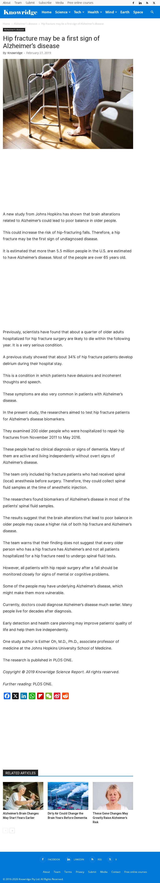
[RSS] (147, 3)
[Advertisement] (68, 180)
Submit (30, 3)
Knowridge (15, 53)
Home (46, 12)
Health (93, 12)
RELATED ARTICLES (20, 773)
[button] (152, 12)
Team (18, 3)
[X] (154, 3)
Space (138, 12)
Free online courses (80, 3)
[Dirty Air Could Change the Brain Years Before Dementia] (68, 796)
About (7, 3)
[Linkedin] (140, 3)
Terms (68, 872)
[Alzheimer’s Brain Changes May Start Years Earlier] (23, 796)
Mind (109, 12)
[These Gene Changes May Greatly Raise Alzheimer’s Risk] (113, 796)
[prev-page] (5, 830)
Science (61, 12)
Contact (115, 872)
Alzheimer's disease (25, 23)
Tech (77, 12)
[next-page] (12, 830)
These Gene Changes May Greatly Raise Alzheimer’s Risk (110, 818)
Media (60, 3)
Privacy (80, 872)
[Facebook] (133, 3)
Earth (125, 12)
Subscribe (45, 3)
